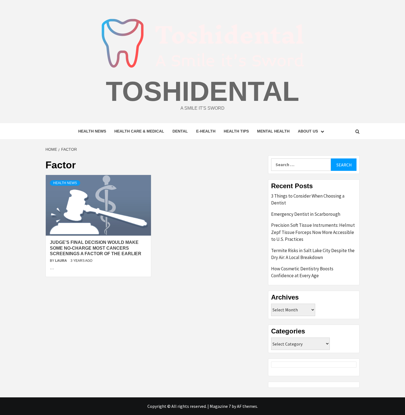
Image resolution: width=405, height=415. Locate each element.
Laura (61, 261)
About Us (308, 131)
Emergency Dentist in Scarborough (305, 214)
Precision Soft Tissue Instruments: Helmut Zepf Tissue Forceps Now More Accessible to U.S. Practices (313, 232)
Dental (180, 131)
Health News (92, 131)
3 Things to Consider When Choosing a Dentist (307, 199)
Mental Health (273, 131)
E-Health (205, 131)
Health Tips (236, 131)
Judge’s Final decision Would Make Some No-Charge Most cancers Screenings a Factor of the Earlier (95, 248)
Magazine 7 (220, 406)
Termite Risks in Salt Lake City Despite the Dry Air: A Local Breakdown (313, 254)
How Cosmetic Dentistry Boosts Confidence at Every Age (302, 272)
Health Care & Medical (139, 131)
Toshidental (202, 91)
